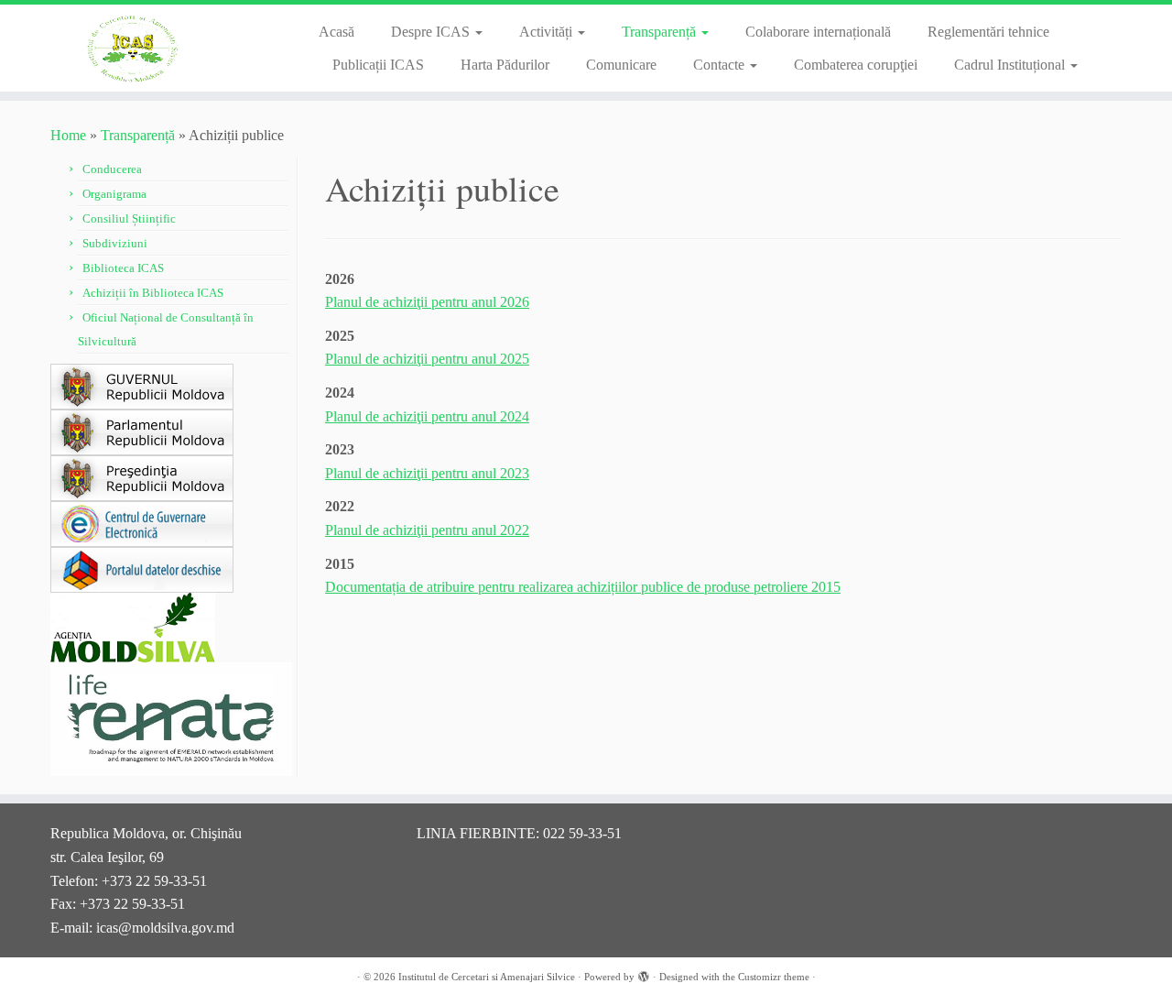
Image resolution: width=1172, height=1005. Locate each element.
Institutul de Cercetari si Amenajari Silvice (486, 976)
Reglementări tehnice (988, 31)
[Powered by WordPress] (643, 973)
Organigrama (114, 194)
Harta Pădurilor (505, 64)
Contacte (720, 64)
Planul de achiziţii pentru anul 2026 (427, 302)
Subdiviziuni (114, 243)
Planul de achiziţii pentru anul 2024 (427, 416)
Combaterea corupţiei (855, 64)
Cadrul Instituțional (1011, 64)
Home (68, 135)
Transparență (661, 31)
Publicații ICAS (378, 64)
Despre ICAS (432, 31)
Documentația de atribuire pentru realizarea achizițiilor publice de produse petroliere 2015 (583, 587)
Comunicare (621, 64)
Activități (547, 31)
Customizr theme (773, 976)
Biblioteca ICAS (123, 268)
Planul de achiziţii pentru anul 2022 (427, 530)
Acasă (336, 31)
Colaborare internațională (818, 31)
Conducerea (112, 169)
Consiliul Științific (129, 218)
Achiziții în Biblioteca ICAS (152, 293)
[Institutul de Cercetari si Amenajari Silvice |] (135, 48)
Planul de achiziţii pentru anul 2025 (427, 358)
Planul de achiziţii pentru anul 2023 (427, 473)
